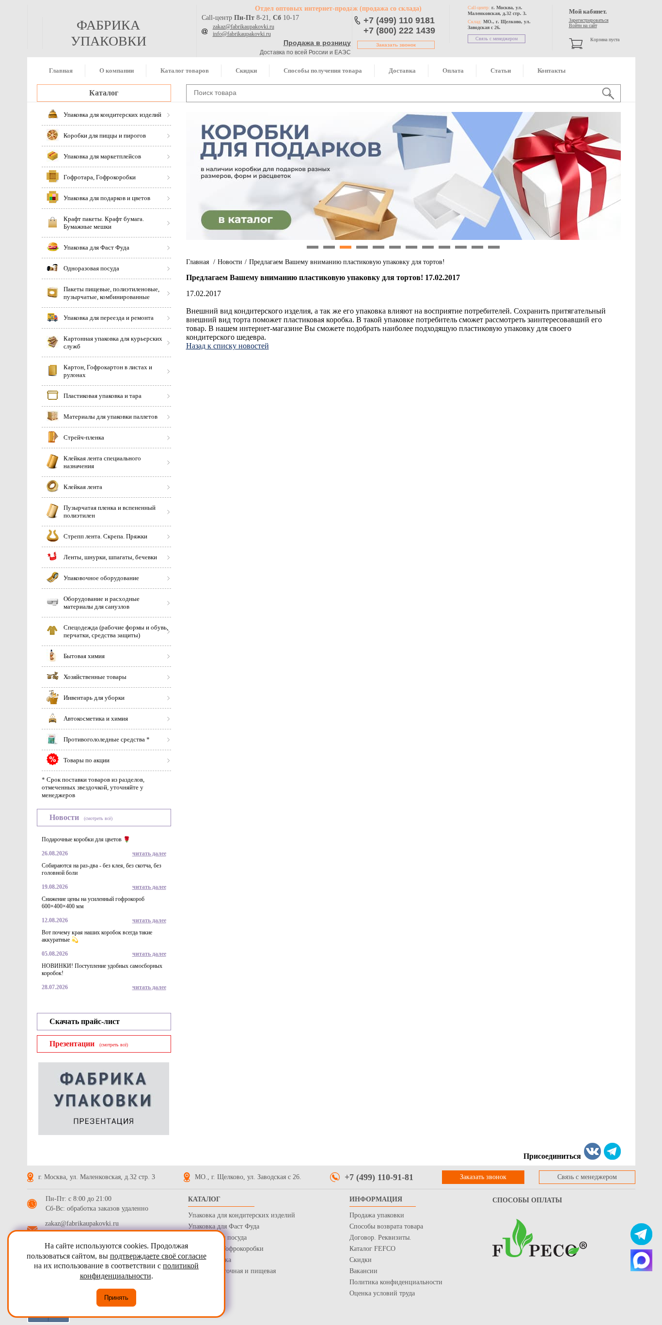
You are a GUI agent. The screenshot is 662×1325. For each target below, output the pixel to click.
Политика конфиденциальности (395, 1282)
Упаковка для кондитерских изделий (241, 1215)
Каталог (103, 93)
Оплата (453, 70)
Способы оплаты (527, 1200)
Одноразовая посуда (217, 1237)
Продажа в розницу (317, 43)
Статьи (500, 70)
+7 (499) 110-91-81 (379, 1177)
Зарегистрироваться (589, 20)
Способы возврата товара (386, 1226)
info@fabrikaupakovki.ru (242, 34)
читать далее (149, 853)
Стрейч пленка (209, 1259)
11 (477, 247)
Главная (61, 70)
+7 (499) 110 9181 (399, 20)
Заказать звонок (396, 44)
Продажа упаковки (376, 1215)
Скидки (246, 70)
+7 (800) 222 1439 (399, 30)
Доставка (402, 70)
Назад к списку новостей (227, 346)
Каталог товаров (184, 70)
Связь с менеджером (496, 38)
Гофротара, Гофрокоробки (226, 1248)
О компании (116, 70)
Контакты (551, 70)
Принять (116, 1297)
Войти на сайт (583, 25)
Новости (230, 262)
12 (494, 247)
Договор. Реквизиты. (380, 1237)
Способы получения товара (323, 70)
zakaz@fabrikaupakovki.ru (243, 26)
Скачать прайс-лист (84, 1021)
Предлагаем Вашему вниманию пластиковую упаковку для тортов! (347, 262)
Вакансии (363, 1271)
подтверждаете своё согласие (158, 1256)
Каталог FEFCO (372, 1248)
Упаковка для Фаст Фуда (223, 1226)
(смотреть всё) (98, 818)
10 (461, 247)
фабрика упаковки (108, 32)
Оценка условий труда (382, 1293)
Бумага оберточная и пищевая (232, 1271)
